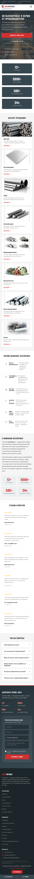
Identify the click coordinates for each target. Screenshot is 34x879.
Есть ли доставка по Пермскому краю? (14, 651)
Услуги (6, 337)
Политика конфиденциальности (10, 841)
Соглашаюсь (17, 872)
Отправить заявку (17, 757)
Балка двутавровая (7, 812)
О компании (5, 820)
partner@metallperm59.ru (7, 863)
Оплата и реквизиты (7, 832)
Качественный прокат (10, 309)
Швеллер (4, 809)
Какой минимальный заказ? (11, 645)
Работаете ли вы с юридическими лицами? (16, 678)
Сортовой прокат (9, 224)
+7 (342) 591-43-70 (6, 9)
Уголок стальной (6, 806)
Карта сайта (5, 844)
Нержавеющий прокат (10, 252)
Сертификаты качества (8, 823)
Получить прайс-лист (17, 35)
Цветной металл (9, 281)
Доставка (4, 835)
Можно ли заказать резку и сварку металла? (16, 658)
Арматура (6, 139)
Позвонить (9, 877)
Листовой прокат (9, 167)
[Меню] (31, 6)
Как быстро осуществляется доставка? (15, 671)
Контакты (4, 838)
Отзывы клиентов (6, 829)
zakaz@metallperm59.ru (10, 855)
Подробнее (7, 145)
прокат (9, 6)
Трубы (5, 195)
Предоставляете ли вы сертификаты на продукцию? (15, 664)
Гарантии (4, 826)
